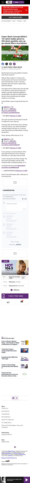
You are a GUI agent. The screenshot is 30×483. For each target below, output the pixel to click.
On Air (13, 21)
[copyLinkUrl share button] (14, 64)
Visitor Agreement (6, 453)
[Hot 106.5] (15, 2)
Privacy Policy (17, 453)
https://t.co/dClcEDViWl (9, 110)
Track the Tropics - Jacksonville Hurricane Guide (9, 350)
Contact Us (5, 408)
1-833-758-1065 (15, 296)
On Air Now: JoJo (15, 272)
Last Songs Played (6, 21)
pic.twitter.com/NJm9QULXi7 (11, 145)
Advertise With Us (7, 434)
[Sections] (3, 2)
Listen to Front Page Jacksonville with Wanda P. (10, 366)
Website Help (5, 441)
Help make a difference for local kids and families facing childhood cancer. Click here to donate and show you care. (13, 10)
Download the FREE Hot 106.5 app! (10, 357)
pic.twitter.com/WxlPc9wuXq (11, 112)
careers (10, 455)
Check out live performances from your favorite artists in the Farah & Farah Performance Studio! (10, 374)
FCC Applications (6, 422)
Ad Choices (22, 454)
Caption (23, 58)
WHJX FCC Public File (8, 419)
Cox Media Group (10, 451)
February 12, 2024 (15, 116)
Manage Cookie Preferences (9, 458)
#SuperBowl (21, 165)
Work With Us (6, 411)
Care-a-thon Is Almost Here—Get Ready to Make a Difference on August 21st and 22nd (10, 342)
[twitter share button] (6, 64)
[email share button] (10, 64)
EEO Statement (6, 417)
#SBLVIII (6, 107)
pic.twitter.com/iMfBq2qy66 (10, 167)
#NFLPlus (13, 109)
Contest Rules (6, 414)
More (25, 21)
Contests (19, 21)
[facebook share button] (3, 64)
